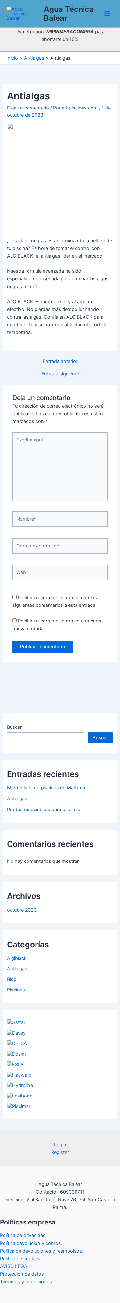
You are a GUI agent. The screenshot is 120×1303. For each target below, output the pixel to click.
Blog (12, 979)
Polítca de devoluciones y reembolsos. (41, 1251)
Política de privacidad (23, 1235)
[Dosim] (16, 1054)
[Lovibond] (20, 1096)
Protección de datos (22, 1274)
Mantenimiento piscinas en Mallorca (46, 788)
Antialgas (17, 799)
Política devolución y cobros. (31, 1243)
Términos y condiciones (26, 1281)
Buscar (14, 727)
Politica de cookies (20, 1259)
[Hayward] (19, 1075)
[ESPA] (15, 1064)
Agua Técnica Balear (69, 13)
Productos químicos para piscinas (43, 809)
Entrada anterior (60, 361)
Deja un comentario (28, 108)
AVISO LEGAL (15, 1266)
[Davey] (16, 1033)
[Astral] (16, 1022)
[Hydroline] (20, 1085)
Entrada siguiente (60, 374)
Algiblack (17, 958)
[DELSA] (17, 1043)
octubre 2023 (21, 910)
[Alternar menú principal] (107, 13)
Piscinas (16, 990)
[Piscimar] (18, 1106)
